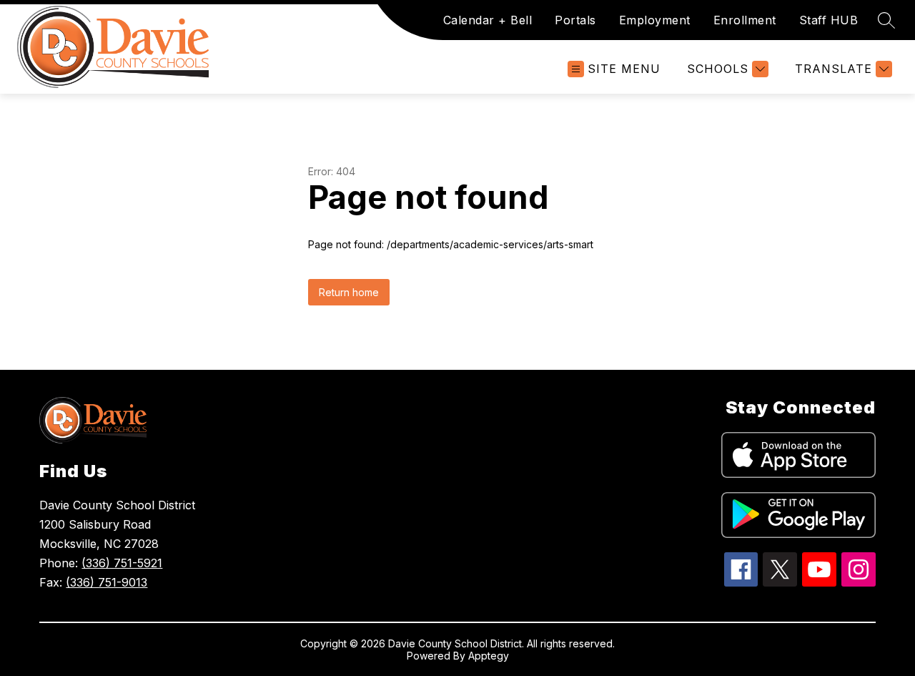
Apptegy (488, 656)
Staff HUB (829, 20)
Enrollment (744, 20)
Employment (655, 20)
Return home (349, 292)
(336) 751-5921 (121, 563)
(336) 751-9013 (106, 582)
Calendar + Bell (488, 20)
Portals (575, 20)
